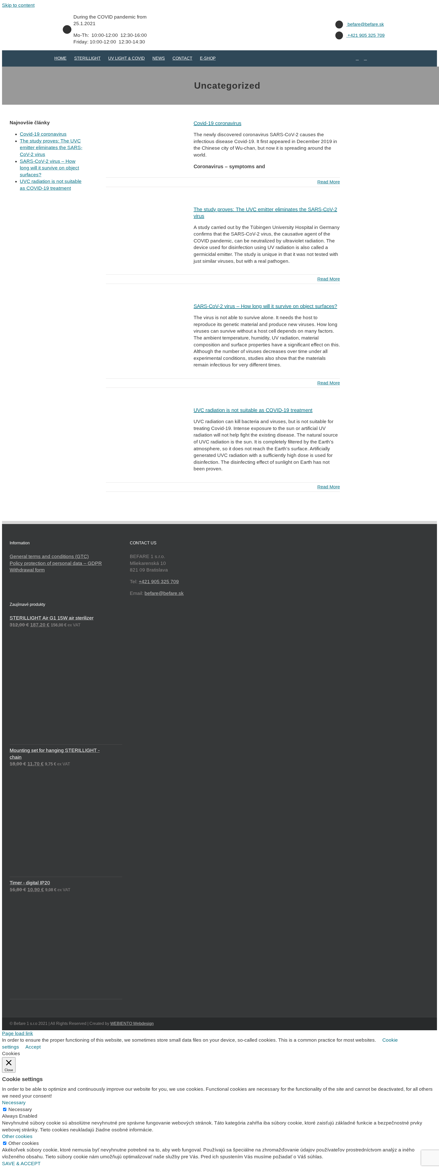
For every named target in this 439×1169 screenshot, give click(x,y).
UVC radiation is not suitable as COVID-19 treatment (253, 410)
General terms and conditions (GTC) (49, 556)
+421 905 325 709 (365, 35)
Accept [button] (33, 1047)
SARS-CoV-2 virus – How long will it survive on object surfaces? (265, 306)
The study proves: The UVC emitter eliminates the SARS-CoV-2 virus (51, 147)
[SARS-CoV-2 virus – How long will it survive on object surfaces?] (146, 326)
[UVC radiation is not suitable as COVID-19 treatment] (146, 430)
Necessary (20, 1109)
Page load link (17, 1033)
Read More (328, 181)
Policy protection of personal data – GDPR (56, 563)
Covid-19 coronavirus (217, 123)
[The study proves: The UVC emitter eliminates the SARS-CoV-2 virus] (146, 229)
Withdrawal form (27, 570)
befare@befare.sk (365, 24)
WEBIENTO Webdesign (132, 1023)
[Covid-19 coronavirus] (146, 143)
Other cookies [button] (17, 1136)
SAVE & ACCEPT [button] (21, 1163)
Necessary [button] (14, 1102)
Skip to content (18, 5)
